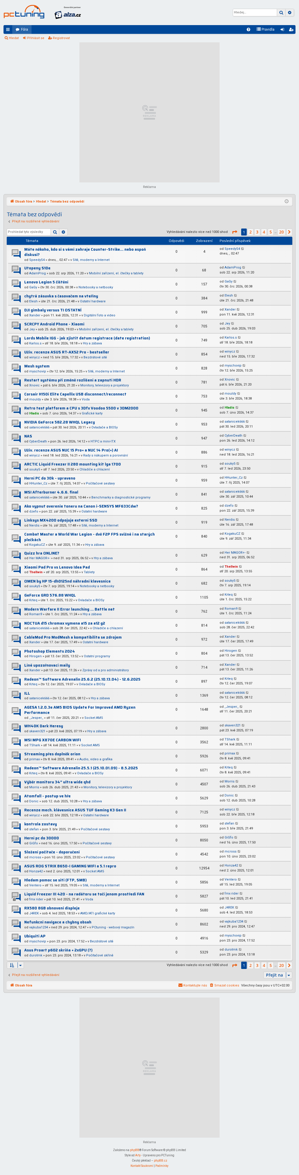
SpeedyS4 (37, 260)
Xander (34, 315)
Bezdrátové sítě (95, 357)
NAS (28, 436)
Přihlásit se (35, 38)
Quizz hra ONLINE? (41, 553)
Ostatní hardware (93, 301)
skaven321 (37, 731)
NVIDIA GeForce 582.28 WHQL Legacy (59, 422)
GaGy (33, 287)
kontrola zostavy (40, 824)
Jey (32, 329)
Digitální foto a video (99, 315)
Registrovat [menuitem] (292, 30)
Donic (34, 801)
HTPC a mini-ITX (103, 441)
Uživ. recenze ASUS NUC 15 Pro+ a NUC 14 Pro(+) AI (71, 450)
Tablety (89, 572)
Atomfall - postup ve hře (47, 796)
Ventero (35, 885)
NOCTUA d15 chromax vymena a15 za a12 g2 (64, 623)
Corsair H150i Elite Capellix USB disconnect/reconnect (75, 394)
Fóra (24, 29)
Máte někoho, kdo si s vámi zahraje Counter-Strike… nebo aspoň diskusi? (85, 252)
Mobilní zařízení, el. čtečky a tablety (116, 273)
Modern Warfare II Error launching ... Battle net (69, 609)
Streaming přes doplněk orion (52, 754)
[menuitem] (248, 29)
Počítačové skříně (99, 955)
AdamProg (37, 273)
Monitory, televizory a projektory (104, 385)
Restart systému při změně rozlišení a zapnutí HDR (72, 380)
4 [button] (264, 232)
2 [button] (250, 232)
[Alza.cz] (67, 12)
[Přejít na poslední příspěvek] (243, 249)
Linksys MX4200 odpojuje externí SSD (60, 520)
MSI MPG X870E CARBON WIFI (52, 740)
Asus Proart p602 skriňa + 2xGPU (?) (58, 950)
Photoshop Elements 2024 (49, 651)
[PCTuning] (24, 11)
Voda (86, 399)
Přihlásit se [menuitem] (283, 30)
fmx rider (36, 899)
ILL (27, 693)
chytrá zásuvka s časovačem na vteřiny (61, 296)
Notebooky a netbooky (96, 287)
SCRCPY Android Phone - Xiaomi (54, 324)
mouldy (35, 399)
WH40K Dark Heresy (43, 726)
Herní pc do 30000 (41, 838)
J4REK (34, 913)
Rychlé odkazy (9, 30)
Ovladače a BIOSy (104, 427)
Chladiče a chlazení (94, 469)
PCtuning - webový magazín (113, 927)
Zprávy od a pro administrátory (105, 670)
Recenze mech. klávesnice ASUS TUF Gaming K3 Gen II (75, 810)
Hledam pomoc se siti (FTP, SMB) (55, 880)
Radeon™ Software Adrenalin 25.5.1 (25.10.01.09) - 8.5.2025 (81, 768)
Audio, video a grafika (95, 759)
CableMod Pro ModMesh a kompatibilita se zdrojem (73, 637)
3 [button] (257, 232)
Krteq (33, 600)
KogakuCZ (37, 545)
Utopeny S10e (37, 268)
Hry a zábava (92, 343)
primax (34, 759)
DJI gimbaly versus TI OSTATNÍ (52, 310)
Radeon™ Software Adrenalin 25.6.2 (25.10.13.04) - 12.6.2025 (82, 679)
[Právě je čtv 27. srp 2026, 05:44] (286, 201)
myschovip (37, 371)
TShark (34, 745)
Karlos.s (35, 343)
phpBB (134, 1150)
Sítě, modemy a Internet (91, 260)
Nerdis (34, 525)
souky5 (34, 469)
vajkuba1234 (38, 927)
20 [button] (281, 232)
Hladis (34, 413)
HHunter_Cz (38, 483)
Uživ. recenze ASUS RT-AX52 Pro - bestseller (66, 352)
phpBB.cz (160, 1160)
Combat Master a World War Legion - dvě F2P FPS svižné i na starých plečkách (89, 537)
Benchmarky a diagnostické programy (120, 497)
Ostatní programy (97, 656)
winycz (34, 357)
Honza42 (36, 871)
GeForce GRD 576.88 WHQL (50, 595)
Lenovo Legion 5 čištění (46, 282)
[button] (234, 232)
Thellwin (36, 572)
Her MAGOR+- (39, 558)
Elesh (33, 301)
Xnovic (34, 385)
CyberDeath (38, 441)
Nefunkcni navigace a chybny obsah (57, 922)
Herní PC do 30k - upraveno (49, 478)
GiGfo (33, 843)
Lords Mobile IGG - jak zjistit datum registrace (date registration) (87, 338)
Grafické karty (92, 413)
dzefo (33, 511)
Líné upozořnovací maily (47, 665)
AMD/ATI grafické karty (97, 913)
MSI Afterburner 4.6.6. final (51, 492)
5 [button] (271, 232)
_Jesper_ (36, 718)
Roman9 (35, 614)
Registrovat (61, 38)
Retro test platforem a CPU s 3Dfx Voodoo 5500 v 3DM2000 (81, 408)
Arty (138, 1155)
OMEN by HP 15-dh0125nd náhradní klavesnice (67, 581)
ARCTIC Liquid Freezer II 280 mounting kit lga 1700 (72, 464)
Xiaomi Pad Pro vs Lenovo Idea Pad (57, 567)
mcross (35, 857)
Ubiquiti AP (35, 936)
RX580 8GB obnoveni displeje (52, 908)
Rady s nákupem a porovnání (105, 455)
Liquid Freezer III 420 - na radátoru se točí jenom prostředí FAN (84, 894)
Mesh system (37, 366)
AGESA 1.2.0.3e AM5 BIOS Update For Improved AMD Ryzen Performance (79, 710)
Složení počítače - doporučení (52, 852)
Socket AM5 (93, 718)
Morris (34, 787)
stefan (34, 829)
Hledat (14, 38)
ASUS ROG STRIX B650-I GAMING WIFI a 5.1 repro (70, 866)
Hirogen (35, 656)
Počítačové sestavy (100, 483)
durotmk (35, 955)
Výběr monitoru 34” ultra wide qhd (57, 782)
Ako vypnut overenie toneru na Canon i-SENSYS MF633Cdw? (81, 506)
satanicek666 (39, 427)
